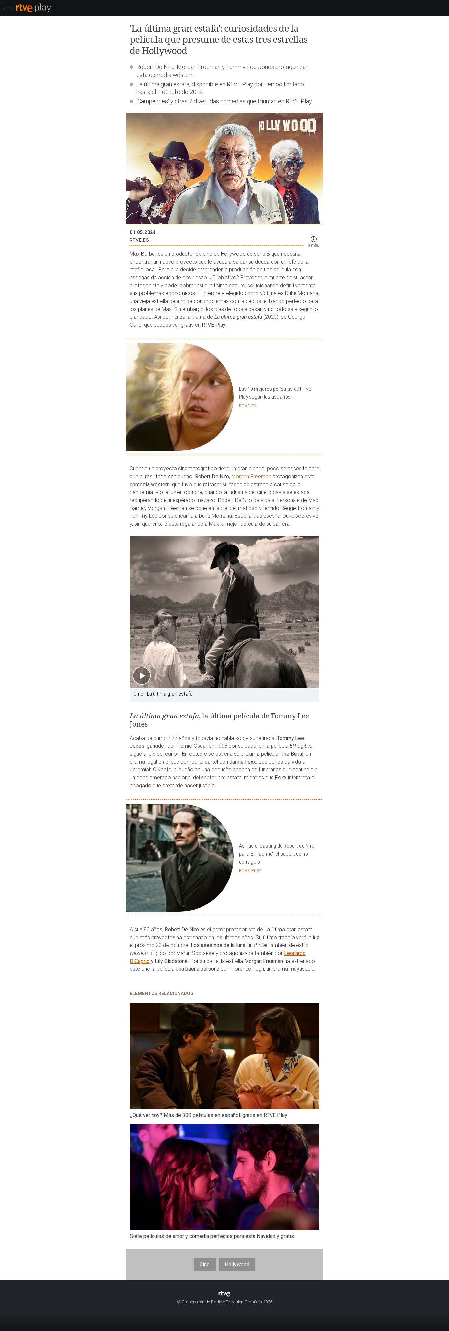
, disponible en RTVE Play (221, 84)
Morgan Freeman (251, 476)
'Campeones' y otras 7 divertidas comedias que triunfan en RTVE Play (224, 101)
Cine (205, 1264)
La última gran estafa (162, 84)
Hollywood (237, 1264)
